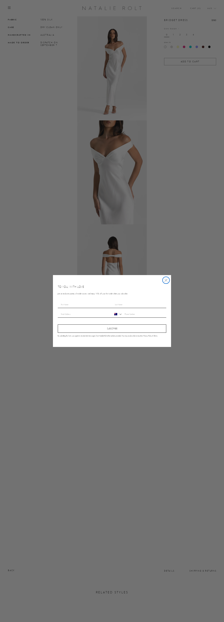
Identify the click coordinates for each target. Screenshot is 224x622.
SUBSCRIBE (112, 328)
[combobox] (117, 314)
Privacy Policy (148, 336)
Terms (156, 336)
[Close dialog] (166, 280)
